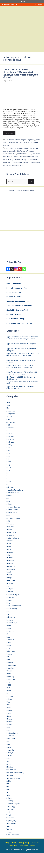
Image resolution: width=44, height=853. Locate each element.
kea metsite (15, 157)
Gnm (8, 586)
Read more (9, 133)
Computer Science (13, 507)
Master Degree (11, 679)
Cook (8, 515)
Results (9, 755)
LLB (7, 657)
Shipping (9, 767)
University (6, 145)
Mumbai (9, 710)
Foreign (9, 578)
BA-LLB (9, 433)
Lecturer (9, 654)
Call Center (10, 487)
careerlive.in (9, 4)
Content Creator (12, 510)
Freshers (9, 583)
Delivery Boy (11, 532)
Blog (8, 464)
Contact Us (13, 846)
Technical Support (13, 804)
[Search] (31, 181)
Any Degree (10, 422)
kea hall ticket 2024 (24, 154)
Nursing (9, 719)
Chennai (9, 495)
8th (7, 408)
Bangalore (10, 439)
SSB (7, 784)
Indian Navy (10, 617)
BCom (8, 456)
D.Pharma (10, 524)
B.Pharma (10, 428)
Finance (9, 575)
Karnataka (11, 142)
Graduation (10, 140)
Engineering (31, 140)
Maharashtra (11, 665)
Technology (10, 806)
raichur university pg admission (19, 162)
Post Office (10, 736)
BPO (8, 470)
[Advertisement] (22, 29)
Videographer (11, 823)
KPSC (8, 648)
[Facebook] (8, 269)
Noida (8, 716)
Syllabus (9, 798)
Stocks (8, 792)
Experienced (10, 569)
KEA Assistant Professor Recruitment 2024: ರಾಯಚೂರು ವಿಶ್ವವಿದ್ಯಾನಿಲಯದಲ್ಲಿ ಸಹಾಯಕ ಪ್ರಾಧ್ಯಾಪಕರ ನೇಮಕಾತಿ (20, 73)
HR (7, 611)
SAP (7, 761)
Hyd (7, 614)
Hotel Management (13, 606)
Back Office (10, 436)
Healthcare (10, 597)
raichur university (20, 159)
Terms (32, 846)
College (9, 504)
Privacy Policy (24, 842)
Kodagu (9, 645)
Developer (10, 535)
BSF (7, 479)
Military (9, 699)
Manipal (9, 671)
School (35, 142)
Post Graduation (26, 142)
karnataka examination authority (18, 148)
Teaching (9, 801)
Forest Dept (10, 580)
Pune (8, 744)
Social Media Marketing (14, 773)
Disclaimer (24, 846)
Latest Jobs (10, 651)
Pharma (9, 724)
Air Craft (9, 416)
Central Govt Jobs (12, 493)
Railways (9, 753)
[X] (12, 269)
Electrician (10, 560)
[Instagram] (16, 269)
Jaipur (8, 637)
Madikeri (9, 662)
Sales (8, 758)
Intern (8, 626)
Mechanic (9, 696)
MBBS (8, 685)
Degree (23, 140)
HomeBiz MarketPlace (15, 297)
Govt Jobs (10, 589)
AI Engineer (10, 414)
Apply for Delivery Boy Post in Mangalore (21, 344)
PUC (8, 741)
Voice (8, 826)
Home (14, 842)
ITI (7, 634)
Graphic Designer (12, 594)
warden (9, 832)
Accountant (10, 411)
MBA (8, 682)
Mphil (8, 702)
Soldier (8, 781)
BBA (8, 447)
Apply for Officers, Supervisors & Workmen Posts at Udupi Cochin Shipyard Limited (22, 338)
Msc (7, 705)
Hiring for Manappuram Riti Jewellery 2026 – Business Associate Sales (22, 373)
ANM (8, 419)
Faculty (9, 572)
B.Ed (8, 425)
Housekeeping (11, 609)
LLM (8, 659)
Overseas (9, 722)
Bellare (9, 462)
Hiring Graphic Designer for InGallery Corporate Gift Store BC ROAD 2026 (19, 366)
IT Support (10, 631)
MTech (9, 707)
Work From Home (13, 835)
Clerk (8, 501)
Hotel (8, 603)
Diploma (9, 541)
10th (8, 402)
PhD (17, 142)
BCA (8, 453)
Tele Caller (10, 809)
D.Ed (8, 521)
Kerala (8, 642)
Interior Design (11, 623)
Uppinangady (11, 821)
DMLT (8, 544)
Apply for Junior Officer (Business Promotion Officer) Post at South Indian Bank (22, 354)
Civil (7, 498)
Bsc (7, 476)
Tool (8, 812)
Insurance (10, 620)
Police (8, 730)
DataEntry (10, 527)
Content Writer (11, 512)
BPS (7, 473)
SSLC (8, 789)
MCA (8, 688)
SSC (7, 787)
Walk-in (9, 829)
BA (7, 431)
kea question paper (27, 157)
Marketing (10, 676)
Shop (7, 842)
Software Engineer (13, 778)
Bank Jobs (10, 442)
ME (7, 693)
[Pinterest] (20, 269)
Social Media (11, 770)
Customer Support (13, 518)
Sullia (8, 795)
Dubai (8, 549)
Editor (8, 555)
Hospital (9, 600)
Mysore (9, 713)
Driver (8, 546)
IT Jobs (9, 628)
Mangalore (10, 668)
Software (9, 775)
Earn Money (10, 552)
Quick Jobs (10, 750)
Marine (9, 674)
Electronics (10, 563)
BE (7, 459)
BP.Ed (8, 467)
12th (8, 405)
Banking (9, 445)
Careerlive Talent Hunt (14, 490)
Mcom (8, 691)
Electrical (9, 558)
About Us (35, 842)
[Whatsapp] (24, 269)
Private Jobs (10, 739)
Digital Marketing (12, 538)
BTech (17, 140)
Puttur (8, 747)
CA (7, 484)
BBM (8, 450)
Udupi (8, 815)
